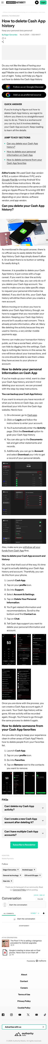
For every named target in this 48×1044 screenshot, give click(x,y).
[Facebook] (3, 1015)
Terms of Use (24, 994)
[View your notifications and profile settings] (43, 913)
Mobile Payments (8, 858)
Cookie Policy (24, 1007)
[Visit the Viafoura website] (41, 961)
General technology (10, 16)
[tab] (9, 913)
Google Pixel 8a (10, 179)
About (24, 974)
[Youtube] (20, 1015)
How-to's (5, 855)
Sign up (42, 895)
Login (43, 2)
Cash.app (32, 415)
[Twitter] (28, 1015)
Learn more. (41, 12)
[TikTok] (45, 1015)
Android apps (28, 869)
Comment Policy (19, 890)
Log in (36, 895)
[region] (24, 928)
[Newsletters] (36, 1015)
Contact (24, 981)
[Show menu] (2, 2)
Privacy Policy (24, 1001)
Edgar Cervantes (10, 35)
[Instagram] (11, 1015)
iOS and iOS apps (33, 875)
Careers (24, 988)
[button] (24, 2)
